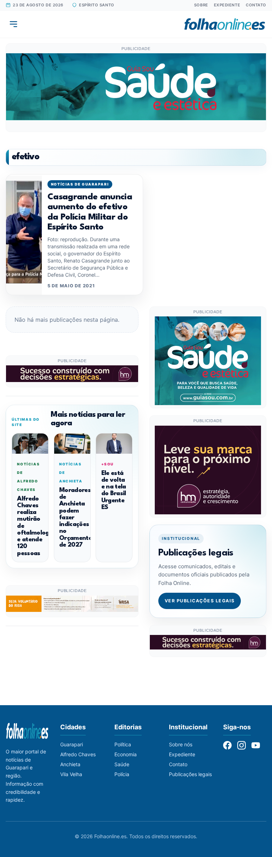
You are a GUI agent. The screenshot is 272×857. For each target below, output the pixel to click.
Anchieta (70, 764)
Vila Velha (71, 774)
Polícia (121, 774)
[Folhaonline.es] (224, 24)
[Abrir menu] (13, 24)
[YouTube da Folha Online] (255, 745)
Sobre (201, 4)
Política (122, 744)
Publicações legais (190, 774)
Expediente (227, 4)
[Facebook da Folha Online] (227, 745)
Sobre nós (180, 744)
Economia (125, 754)
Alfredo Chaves (78, 754)
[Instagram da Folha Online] (241, 745)
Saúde (121, 764)
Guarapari (71, 744)
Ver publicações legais (200, 600)
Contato (256, 4)
